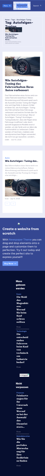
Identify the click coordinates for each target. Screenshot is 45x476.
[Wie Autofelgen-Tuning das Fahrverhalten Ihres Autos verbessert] (13, 29)
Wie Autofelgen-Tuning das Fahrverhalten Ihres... (12, 37)
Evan (7, 140)
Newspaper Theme (20, 239)
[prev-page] (7, 203)
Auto (7, 158)
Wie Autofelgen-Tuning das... (21, 161)
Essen (18, 294)
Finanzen (20, 393)
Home (7, 20)
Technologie (21, 331)
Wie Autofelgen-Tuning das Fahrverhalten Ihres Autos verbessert (19, 85)
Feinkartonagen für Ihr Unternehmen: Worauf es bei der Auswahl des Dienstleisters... (22, 411)
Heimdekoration (23, 436)
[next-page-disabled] (13, 203)
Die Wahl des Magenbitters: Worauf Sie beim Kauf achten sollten (22, 310)
